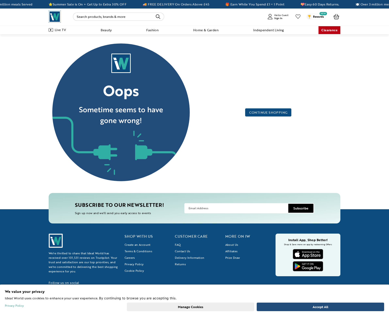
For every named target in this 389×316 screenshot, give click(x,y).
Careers (130, 258)
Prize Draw (232, 258)
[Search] (158, 17)
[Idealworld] (55, 17)
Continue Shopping (268, 112)
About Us (231, 245)
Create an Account (138, 245)
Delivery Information (189, 258)
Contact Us (182, 251)
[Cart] (336, 16)
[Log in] (298, 16)
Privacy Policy (134, 264)
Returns (180, 264)
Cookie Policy (134, 271)
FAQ (178, 245)
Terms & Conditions (138, 251)
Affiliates (231, 251)
